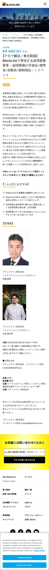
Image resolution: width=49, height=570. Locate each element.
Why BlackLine (9, 476)
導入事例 (6, 489)
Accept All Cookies (24, 565)
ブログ (27, 506)
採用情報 (6, 515)
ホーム (5, 35)
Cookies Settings (24, 557)
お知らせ (28, 502)
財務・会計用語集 (9, 493)
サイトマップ (8, 519)
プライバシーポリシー (34, 515)
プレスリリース (9, 506)
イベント (15, 35)
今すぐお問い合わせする (24, 460)
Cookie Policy (39, 550)
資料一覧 (28, 489)
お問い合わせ (30, 519)
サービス (28, 476)
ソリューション (9, 481)
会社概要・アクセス (10, 502)
